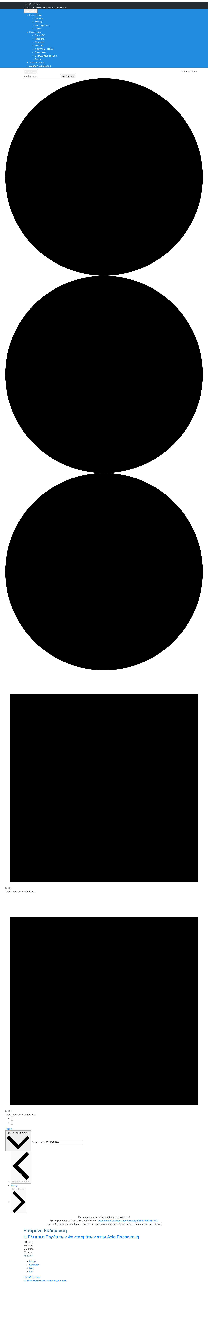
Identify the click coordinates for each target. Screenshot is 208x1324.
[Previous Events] (12, 1118)
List (31, 1271)
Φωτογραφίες (42, 25)
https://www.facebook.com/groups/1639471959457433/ (128, 1220)
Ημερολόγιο (35, 15)
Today (8, 1128)
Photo (32, 1261)
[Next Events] (12, 1123)
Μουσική (39, 42)
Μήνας (38, 21)
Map (31, 1268)
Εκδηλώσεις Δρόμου (46, 55)
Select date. (38, 1142)
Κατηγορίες (35, 32)
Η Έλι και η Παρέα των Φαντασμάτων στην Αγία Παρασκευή (81, 1236)
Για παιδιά (40, 35)
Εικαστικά (40, 52)
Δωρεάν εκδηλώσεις (40, 65)
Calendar (34, 1264)
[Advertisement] (104, 1303)
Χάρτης (39, 18)
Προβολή (40, 38)
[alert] (104, 781)
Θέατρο (39, 45)
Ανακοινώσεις (36, 62)
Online (38, 59)
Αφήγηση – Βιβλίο (44, 48)
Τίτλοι (38, 28)
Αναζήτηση (30, 72)
